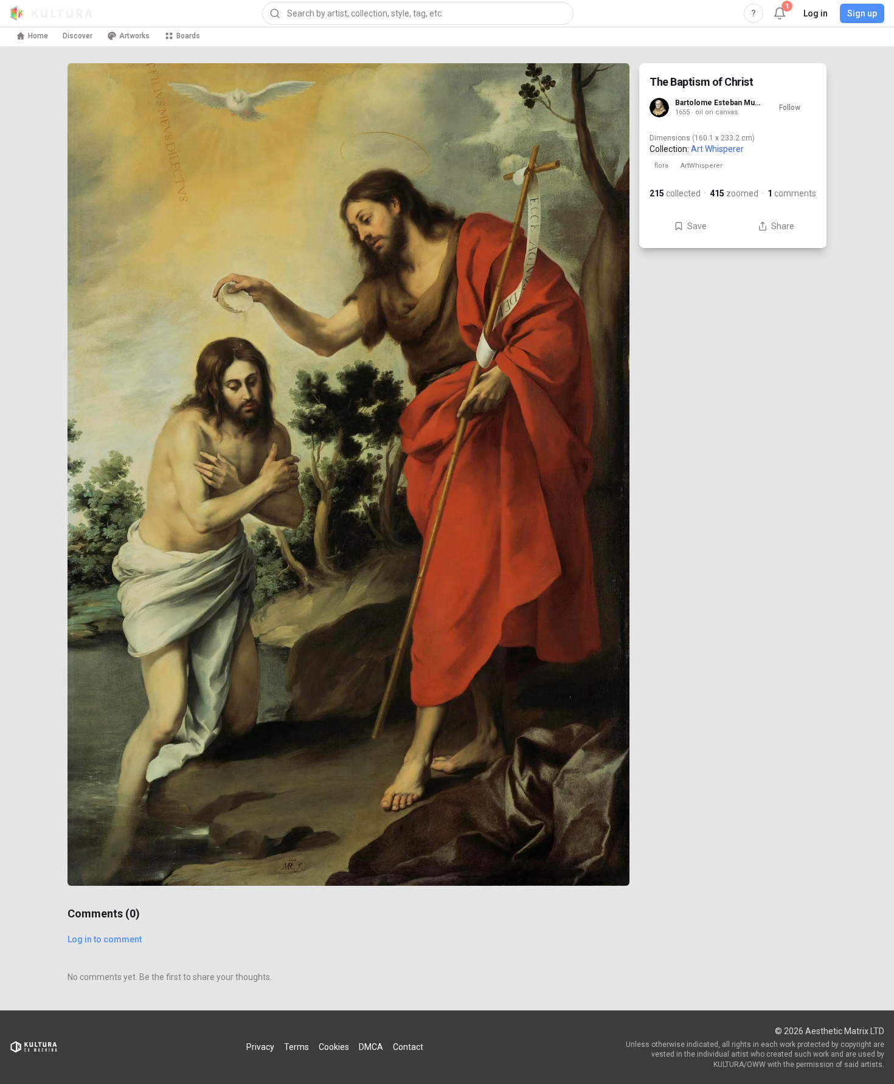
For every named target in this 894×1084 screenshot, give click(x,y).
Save (697, 226)
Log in (815, 13)
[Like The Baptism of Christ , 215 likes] (605, 810)
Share (782, 226)
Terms (296, 1047)
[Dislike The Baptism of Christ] (605, 861)
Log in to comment (105, 939)
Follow (789, 107)
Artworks (134, 36)
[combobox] (417, 13)
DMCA (371, 1047)
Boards (188, 36)
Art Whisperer (717, 149)
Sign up (862, 13)
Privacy (260, 1047)
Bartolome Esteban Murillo (719, 102)
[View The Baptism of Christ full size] (348, 474)
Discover (77, 36)
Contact (408, 1047)
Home (38, 36)
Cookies (334, 1047)
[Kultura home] (51, 13)
